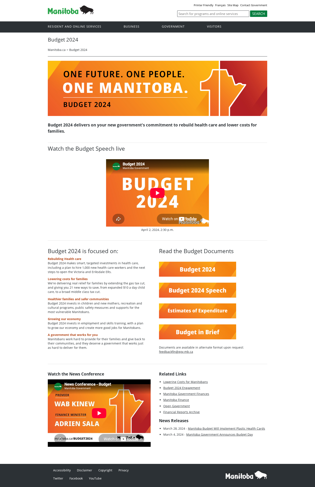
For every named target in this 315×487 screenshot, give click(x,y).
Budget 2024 (78, 50)
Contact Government (253, 5)
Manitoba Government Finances (186, 394)
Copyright (105, 470)
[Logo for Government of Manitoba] (71, 12)
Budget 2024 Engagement (181, 388)
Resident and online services (74, 27)
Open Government (176, 406)
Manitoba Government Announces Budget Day (219, 434)
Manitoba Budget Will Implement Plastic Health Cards (226, 428)
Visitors (214, 27)
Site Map (232, 5)
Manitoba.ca (57, 50)
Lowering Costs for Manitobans (185, 382)
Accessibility (62, 470)
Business (132, 27)
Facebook (76, 478)
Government (173, 27)
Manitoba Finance (176, 400)
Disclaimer (84, 470)
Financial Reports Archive (181, 412)
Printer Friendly (203, 5)
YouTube (95, 478)
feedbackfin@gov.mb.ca (176, 352)
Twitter (58, 478)
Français (220, 5)
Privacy (123, 470)
